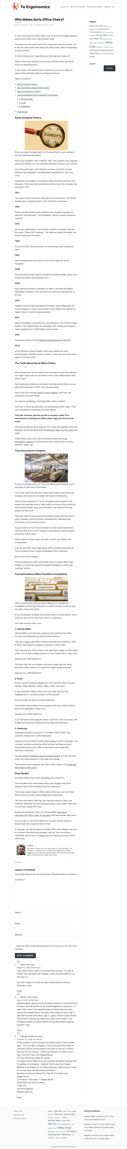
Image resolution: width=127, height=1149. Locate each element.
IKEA (104, 39)
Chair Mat (99, 26)
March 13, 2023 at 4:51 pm (29, 968)
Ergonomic (104, 29)
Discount (97, 29)
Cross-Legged (71, 1111)
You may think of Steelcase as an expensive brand (37, 756)
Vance (18, 22)
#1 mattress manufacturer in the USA (53, 340)
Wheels (92, 56)
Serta (111, 47)
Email (18, 923)
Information (18, 862)
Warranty (112, 53)
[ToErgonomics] (32, 7)
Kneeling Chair (65, 1124)
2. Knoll (22, 103)
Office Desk (99, 47)
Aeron (91, 26)
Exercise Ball (94, 32)
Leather (99, 43)
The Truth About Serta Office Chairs (33, 88)
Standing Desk (106, 50)
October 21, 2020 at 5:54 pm (29, 1039)
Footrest (103, 32)
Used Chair (105, 53)
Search (92, 64)
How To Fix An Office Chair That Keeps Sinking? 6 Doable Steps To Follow (99, 1127)
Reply (19, 991)
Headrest (92, 35)
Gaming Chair (109, 32)
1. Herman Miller (26, 99)
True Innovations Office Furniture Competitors (37, 95)
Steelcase (93, 53)
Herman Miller (101, 35)
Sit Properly (94, 50)
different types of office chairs (60, 430)
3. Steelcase (24, 106)
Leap (94, 43)
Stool (100, 53)
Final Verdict (22, 112)
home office (66, 1121)
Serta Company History (27, 84)
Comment (20, 880)
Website (18, 935)
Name (18, 912)
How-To (98, 38)
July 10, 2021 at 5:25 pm (27, 1000)
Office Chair (64, 1127)
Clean (105, 26)
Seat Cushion (106, 47)
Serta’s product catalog (47, 392)
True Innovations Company (29, 91)
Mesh (103, 43)
